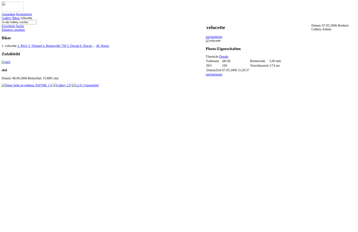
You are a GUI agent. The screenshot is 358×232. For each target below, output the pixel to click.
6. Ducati (86, 46)
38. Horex (102, 46)
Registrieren (24, 14)
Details (223, 56)
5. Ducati (73, 46)
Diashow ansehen (13, 30)
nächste (210, 37)
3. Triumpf (35, 46)
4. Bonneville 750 (55, 46)
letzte (218, 37)
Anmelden (8, 14)
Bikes (16, 18)
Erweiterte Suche (13, 26)
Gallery (6, 18)
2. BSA (22, 46)
